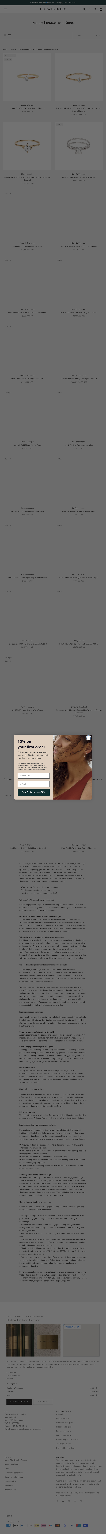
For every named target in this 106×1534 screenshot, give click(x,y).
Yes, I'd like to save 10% (33, 792)
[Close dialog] (88, 738)
